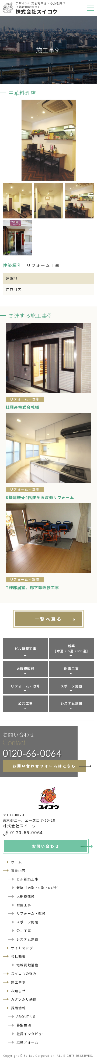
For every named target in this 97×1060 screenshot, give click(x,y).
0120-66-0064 (26, 832)
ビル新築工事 (26, 648)
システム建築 (72, 703)
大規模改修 (25, 668)
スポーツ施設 (72, 686)
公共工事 (25, 703)
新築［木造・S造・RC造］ (71, 648)
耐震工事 (71, 668)
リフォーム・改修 (25, 686)
